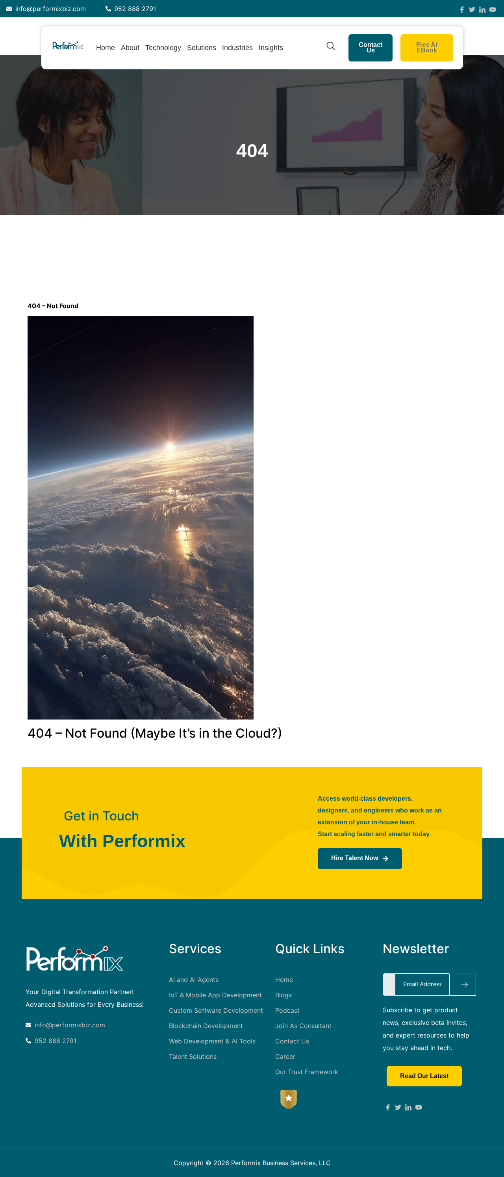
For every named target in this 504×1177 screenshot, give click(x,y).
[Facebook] (462, 8)
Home (105, 48)
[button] (331, 48)
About (130, 48)
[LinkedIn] (482, 8)
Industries (237, 48)
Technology (163, 48)
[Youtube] (418, 1106)
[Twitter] (472, 8)
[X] (398, 1106)
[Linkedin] (408, 1106)
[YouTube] (492, 8)
